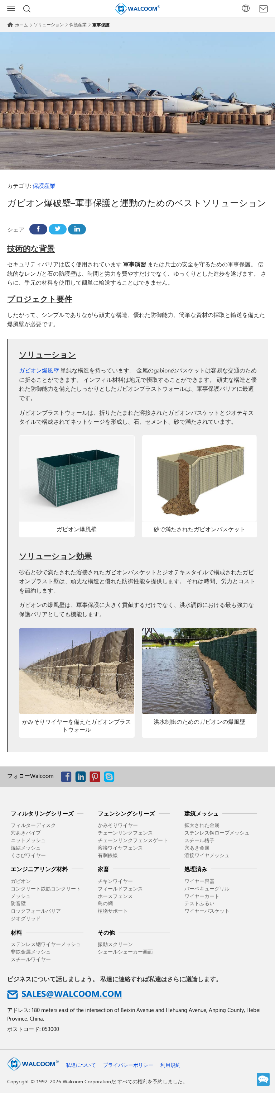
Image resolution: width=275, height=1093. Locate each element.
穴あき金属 (196, 847)
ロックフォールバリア (36, 910)
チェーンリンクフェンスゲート (133, 840)
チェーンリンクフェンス (125, 832)
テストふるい (199, 903)
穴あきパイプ (26, 832)
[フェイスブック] (38, 229)
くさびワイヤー (28, 855)
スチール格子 (199, 840)
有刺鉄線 (108, 855)
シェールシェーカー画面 (125, 951)
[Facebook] (68, 778)
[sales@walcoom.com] (263, 9)
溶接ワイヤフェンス (120, 847)
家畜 (103, 869)
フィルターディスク (33, 825)
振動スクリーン (115, 944)
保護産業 (78, 24)
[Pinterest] (97, 778)
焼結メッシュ (26, 847)
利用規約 (170, 1064)
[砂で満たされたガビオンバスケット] (199, 479)
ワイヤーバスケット (207, 910)
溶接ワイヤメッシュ (207, 855)
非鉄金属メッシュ (31, 951)
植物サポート (113, 910)
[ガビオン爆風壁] (76, 479)
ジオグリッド (26, 918)
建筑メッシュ (201, 813)
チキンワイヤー (115, 881)
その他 (106, 932)
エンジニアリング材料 (39, 869)
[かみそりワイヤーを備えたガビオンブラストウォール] (76, 671)
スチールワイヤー (31, 959)
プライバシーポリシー (128, 1064)
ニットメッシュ (28, 840)
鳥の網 (105, 903)
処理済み (195, 869)
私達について (81, 1064)
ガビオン (21, 881)
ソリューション (49, 24)
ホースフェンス (115, 896)
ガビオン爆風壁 (39, 370)
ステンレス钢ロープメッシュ (217, 832)
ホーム (21, 25)
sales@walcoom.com (71, 993)
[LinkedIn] (77, 229)
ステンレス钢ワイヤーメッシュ (46, 944)
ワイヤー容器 (199, 881)
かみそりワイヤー (118, 825)
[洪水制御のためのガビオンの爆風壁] (199, 671)
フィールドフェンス (120, 888)
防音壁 (18, 903)
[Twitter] (58, 229)
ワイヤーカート (201, 896)
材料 (16, 932)
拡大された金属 (201, 825)
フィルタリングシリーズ (42, 813)
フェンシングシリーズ (126, 813)
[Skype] (111, 778)
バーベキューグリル (207, 888)
